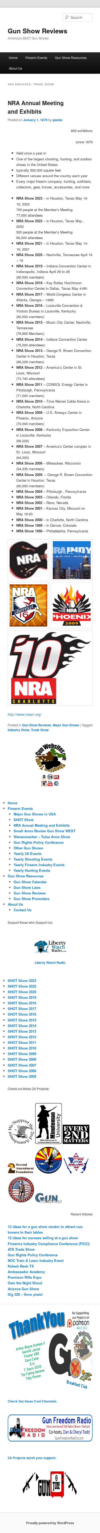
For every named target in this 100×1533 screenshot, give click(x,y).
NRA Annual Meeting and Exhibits (36, 107)
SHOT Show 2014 (22, 1025)
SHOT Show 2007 (22, 1065)
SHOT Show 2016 (22, 1014)
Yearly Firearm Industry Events (39, 864)
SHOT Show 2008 (22, 1059)
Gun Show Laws (27, 887)
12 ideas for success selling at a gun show (43, 1237)
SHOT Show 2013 (22, 1031)
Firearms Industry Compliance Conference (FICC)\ (49, 1243)
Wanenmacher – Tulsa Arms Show (42, 836)
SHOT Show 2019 (22, 997)
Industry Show (18, 729)
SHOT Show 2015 (22, 1020)
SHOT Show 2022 (22, 986)
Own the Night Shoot (25, 1282)
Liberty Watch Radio (50, 962)
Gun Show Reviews (37, 30)
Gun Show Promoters (31, 898)
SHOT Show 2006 (22, 1070)
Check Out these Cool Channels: (32, 1401)
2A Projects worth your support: (32, 1457)
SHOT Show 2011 (22, 1042)
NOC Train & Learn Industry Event (35, 1260)
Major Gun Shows (66, 725)
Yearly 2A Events (27, 853)
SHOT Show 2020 (22, 991)
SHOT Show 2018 (22, 1002)
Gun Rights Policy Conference (38, 842)
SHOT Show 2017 (22, 1008)
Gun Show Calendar (30, 881)
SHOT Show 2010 (22, 1048)
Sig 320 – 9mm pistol (25, 1294)
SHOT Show (24, 819)
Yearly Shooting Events (33, 859)
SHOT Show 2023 (22, 980)
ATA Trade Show (21, 1249)
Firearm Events (36, 57)
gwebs (57, 119)
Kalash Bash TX (21, 1266)
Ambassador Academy (26, 1271)
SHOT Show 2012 (22, 1036)
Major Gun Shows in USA (35, 814)
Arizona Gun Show (23, 1288)
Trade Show (40, 729)
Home (13, 57)
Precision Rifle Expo (25, 1277)
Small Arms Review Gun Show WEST (44, 830)
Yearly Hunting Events (32, 870)
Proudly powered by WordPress (50, 1522)
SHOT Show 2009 (22, 1053)
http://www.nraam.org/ (24, 714)
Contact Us (22, 909)
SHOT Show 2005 (22, 1076)
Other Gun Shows (28, 847)
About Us (15, 68)
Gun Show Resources (71, 57)
